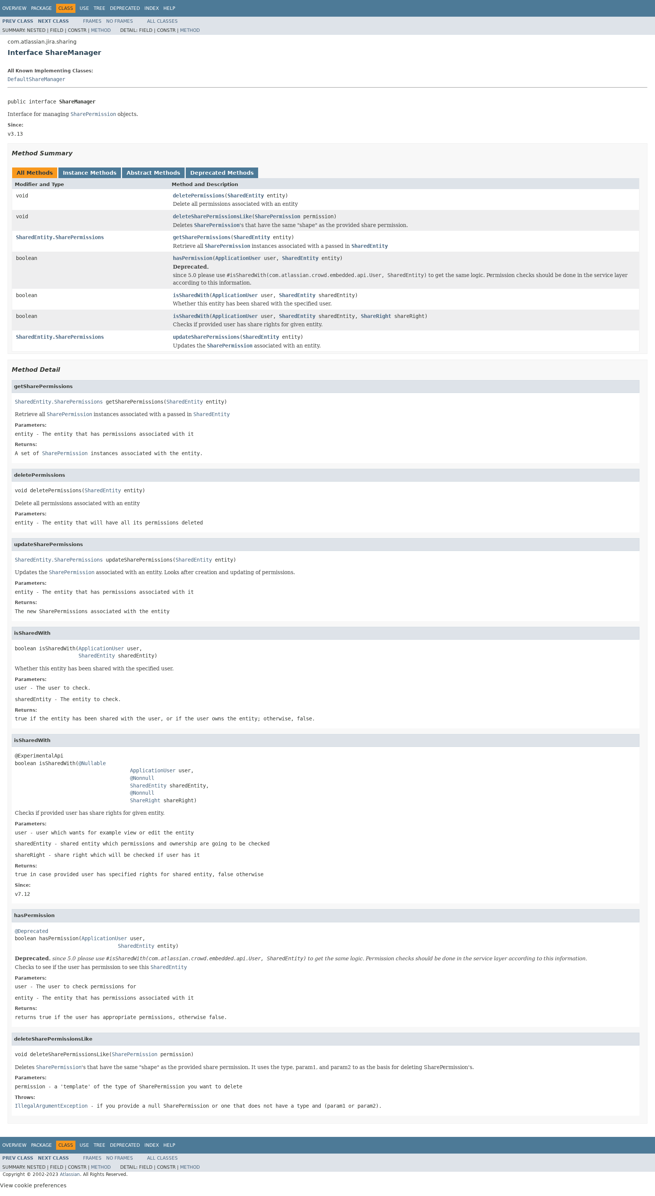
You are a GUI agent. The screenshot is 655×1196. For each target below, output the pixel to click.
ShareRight (376, 316)
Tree (99, 8)
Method (101, 30)
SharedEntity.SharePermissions (60, 237)
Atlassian (70, 1174)
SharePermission (277, 216)
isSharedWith (191, 295)
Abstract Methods (153, 173)
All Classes (162, 21)
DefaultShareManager (36, 79)
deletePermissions (198, 196)
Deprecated (125, 8)
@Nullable (92, 763)
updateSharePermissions (206, 337)
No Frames (119, 21)
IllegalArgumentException (51, 1106)
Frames (92, 21)
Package (41, 8)
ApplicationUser (238, 258)
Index (151, 8)
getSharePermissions (201, 237)
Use (84, 8)
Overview (14, 8)
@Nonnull (142, 778)
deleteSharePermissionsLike (212, 216)
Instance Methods (89, 173)
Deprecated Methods (222, 173)
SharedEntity (245, 196)
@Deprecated (31, 931)
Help (169, 8)
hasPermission (192, 258)
